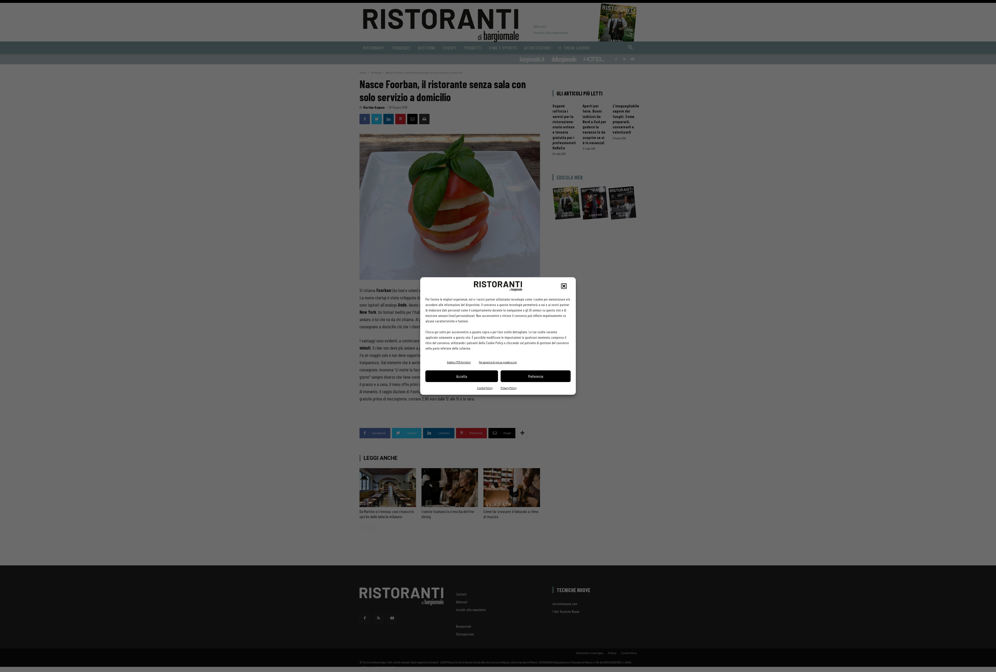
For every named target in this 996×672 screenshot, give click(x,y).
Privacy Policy (508, 388)
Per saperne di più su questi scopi (498, 362)
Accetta (461, 376)
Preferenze (535, 376)
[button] (563, 286)
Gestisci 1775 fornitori (459, 362)
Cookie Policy (485, 388)
